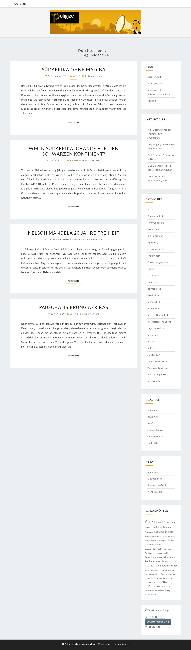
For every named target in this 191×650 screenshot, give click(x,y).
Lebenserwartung (156, 570)
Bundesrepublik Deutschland (166, 536)
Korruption (172, 566)
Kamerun (163, 565)
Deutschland (167, 549)
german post (154, 288)
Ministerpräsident (168, 570)
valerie (77, 76)
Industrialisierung (151, 566)
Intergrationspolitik (157, 314)
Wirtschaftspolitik (156, 374)
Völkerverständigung (158, 367)
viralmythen (153, 443)
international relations (159, 321)
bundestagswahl (150, 541)
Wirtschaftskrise (151, 594)
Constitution (166, 545)
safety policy (153, 354)
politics (151, 348)
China (158, 544)
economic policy (155, 249)
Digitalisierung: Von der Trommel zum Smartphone (159, 133)
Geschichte (153, 295)
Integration (153, 308)
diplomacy (152, 242)
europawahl (162, 553)
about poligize (154, 83)
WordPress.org (154, 491)
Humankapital (170, 561)
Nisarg (125, 643)
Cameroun (150, 544)
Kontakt (151, 100)
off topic (151, 341)
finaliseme (152, 275)
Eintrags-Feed (154, 478)
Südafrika (149, 586)
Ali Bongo (165, 522)
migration (152, 334)
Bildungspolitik (155, 216)
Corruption (148, 549)
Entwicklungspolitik (157, 262)
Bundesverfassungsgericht (165, 541)
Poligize (19, 4)
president (162, 578)
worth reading (154, 381)
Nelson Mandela (150, 574)
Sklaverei (166, 582)
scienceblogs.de (155, 429)
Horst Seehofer (158, 561)
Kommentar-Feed (156, 485)
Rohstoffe (169, 578)
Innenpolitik (153, 301)
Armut (153, 527)
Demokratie (157, 549)
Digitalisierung (155, 235)
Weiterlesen (74, 122)
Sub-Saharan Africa (157, 361)
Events (150, 268)
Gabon (166, 557)
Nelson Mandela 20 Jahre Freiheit (74, 232)
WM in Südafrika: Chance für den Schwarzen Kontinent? (74, 151)
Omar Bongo (161, 574)
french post (153, 281)
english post (153, 255)
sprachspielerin (155, 436)
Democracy (153, 229)
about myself (154, 76)
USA (159, 590)
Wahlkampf (166, 590)
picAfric (151, 423)
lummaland (153, 410)
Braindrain (149, 532)
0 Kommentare (94, 76)
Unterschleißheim (151, 591)
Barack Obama (163, 527)
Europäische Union (153, 557)
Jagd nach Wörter (156, 328)
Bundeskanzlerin (164, 531)
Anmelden (152, 472)
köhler (147, 570)
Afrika (150, 521)
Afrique (158, 522)
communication (155, 222)
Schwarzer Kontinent (153, 582)
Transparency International (162, 586)
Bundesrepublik (150, 536)
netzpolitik (153, 416)
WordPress (104, 643)
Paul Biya (154, 578)
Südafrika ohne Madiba (73, 69)
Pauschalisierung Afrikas (73, 307)
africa (150, 209)
